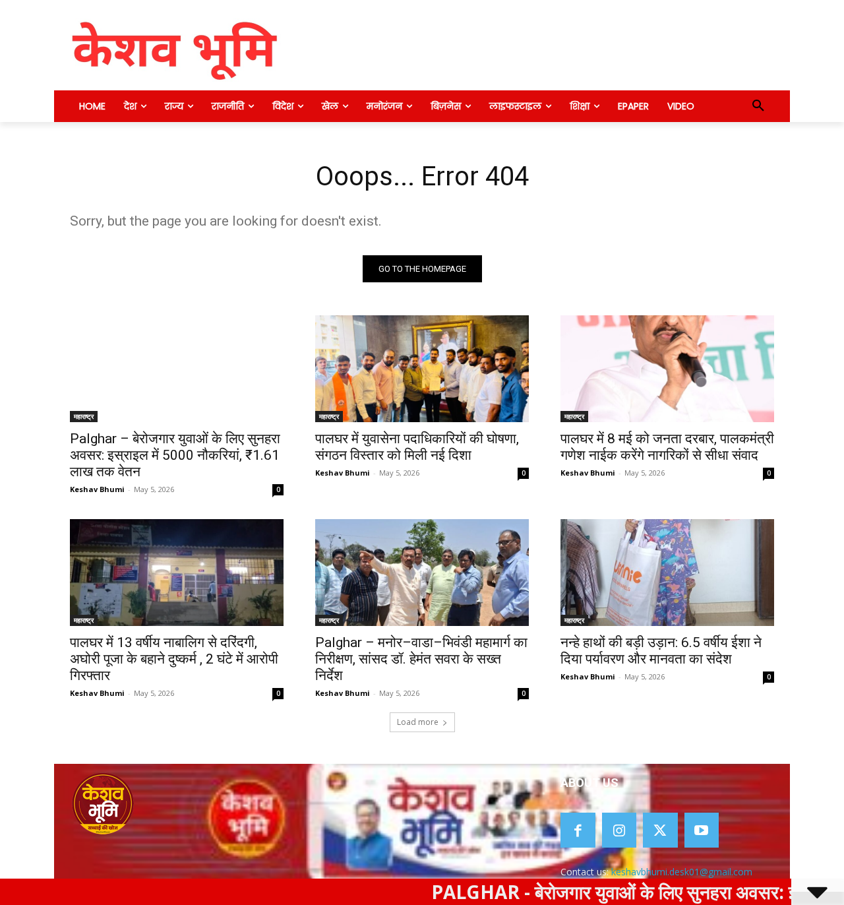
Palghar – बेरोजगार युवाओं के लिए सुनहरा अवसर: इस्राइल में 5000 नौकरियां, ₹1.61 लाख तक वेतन (175, 455)
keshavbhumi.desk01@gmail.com (681, 871)
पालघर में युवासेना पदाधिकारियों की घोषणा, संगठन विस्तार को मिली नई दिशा (417, 447)
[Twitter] (660, 830)
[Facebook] (577, 830)
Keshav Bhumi (97, 489)
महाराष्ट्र (84, 416)
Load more (417, 722)
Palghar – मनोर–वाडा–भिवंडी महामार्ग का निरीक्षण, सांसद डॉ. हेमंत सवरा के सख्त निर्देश (421, 659)
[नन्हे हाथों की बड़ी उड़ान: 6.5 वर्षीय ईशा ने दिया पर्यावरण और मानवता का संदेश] (667, 572)
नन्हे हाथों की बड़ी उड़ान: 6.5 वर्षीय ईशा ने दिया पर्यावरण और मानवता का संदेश (661, 651)
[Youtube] (701, 830)
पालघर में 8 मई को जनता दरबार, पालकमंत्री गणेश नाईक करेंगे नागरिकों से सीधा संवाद (667, 447)
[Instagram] (619, 830)
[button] (758, 106)
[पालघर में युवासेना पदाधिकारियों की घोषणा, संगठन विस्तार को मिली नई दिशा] (422, 368)
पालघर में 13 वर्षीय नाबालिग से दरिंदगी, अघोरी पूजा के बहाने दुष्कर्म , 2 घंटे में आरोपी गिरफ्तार (174, 659)
